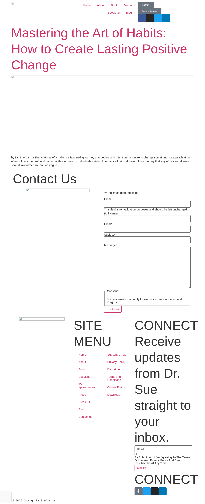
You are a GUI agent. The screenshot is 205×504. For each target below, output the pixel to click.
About (101, 5)
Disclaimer (114, 369)
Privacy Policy (116, 362)
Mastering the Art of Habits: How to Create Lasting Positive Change (99, 49)
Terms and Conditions (114, 378)
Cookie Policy (116, 387)
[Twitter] (158, 18)
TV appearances (86, 386)
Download (113, 394)
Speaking (114, 12)
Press (82, 394)
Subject (109, 234)
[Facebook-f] (142, 18)
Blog (129, 12)
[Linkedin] (163, 491)
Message (110, 245)
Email (107, 199)
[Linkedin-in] (166, 18)
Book (114, 5)
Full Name (111, 213)
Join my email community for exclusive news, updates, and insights (144, 301)
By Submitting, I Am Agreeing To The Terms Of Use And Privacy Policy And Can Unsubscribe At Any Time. (162, 460)
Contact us (85, 416)
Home (87, 5)
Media (128, 5)
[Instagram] (150, 18)
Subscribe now (116, 354)
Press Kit (84, 402)
